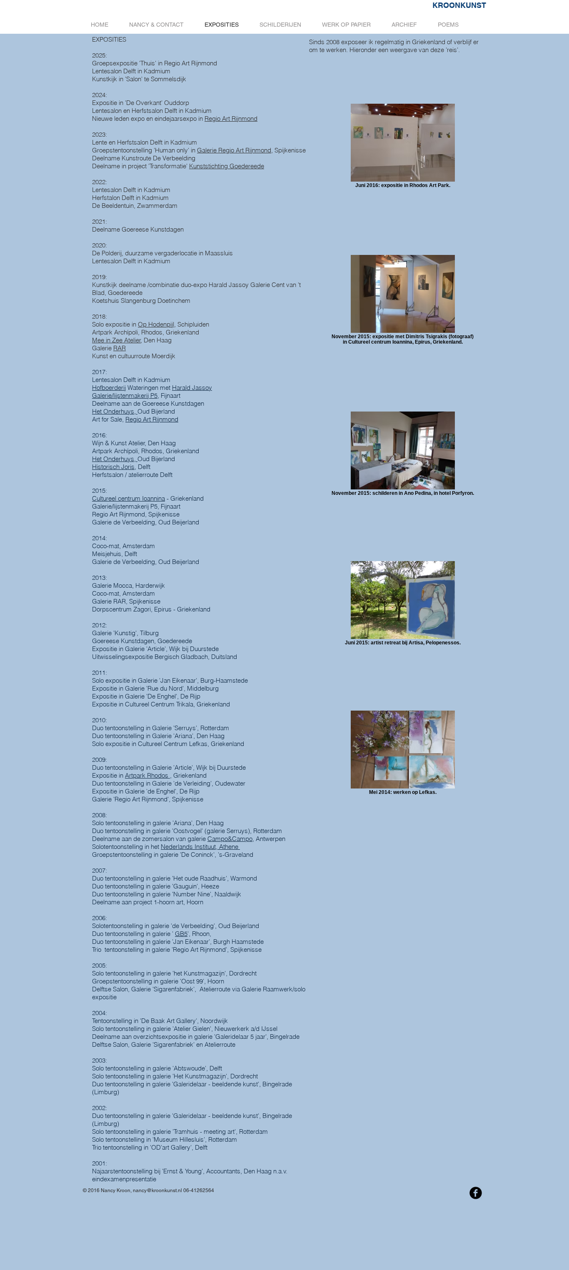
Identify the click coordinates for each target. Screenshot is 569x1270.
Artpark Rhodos (147, 775)
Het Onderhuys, (114, 411)
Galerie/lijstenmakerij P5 (124, 395)
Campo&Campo (229, 839)
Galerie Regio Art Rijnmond (234, 150)
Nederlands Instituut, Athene (200, 847)
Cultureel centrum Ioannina (128, 498)
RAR (119, 348)
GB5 (181, 934)
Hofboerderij (109, 388)
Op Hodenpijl (156, 324)
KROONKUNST (459, 5)
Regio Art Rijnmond (231, 118)
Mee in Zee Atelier (116, 340)
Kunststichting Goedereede (226, 166)
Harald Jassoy (192, 388)
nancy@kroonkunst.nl (157, 1190)
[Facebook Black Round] (475, 1193)
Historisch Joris (113, 467)
